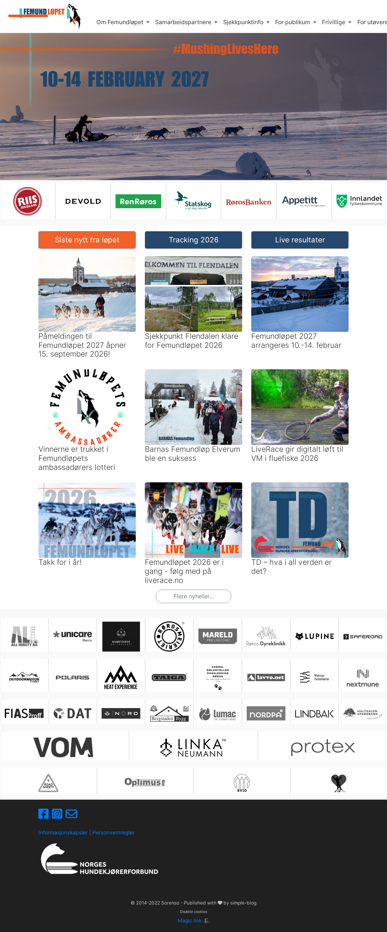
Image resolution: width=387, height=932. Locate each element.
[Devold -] (83, 201)
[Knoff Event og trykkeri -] (121, 636)
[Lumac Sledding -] (217, 713)
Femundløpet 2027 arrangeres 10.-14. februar (296, 341)
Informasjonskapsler (63, 832)
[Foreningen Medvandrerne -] (338, 783)
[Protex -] (322, 747)
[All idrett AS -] (24, 636)
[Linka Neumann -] (193, 748)
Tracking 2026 (194, 239)
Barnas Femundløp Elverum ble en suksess (192, 454)
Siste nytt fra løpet (87, 239)
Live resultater (300, 239)
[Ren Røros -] (138, 201)
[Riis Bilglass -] (27, 201)
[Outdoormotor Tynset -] (24, 677)
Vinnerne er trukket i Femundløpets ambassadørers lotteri (76, 458)
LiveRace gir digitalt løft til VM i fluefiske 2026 (297, 454)
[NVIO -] (241, 783)
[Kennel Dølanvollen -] (217, 677)
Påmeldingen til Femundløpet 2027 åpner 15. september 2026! (82, 345)
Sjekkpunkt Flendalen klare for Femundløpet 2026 (191, 341)
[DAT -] (72, 713)
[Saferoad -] (362, 636)
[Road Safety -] (48, 783)
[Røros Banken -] (249, 201)
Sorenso (170, 903)
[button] (123, 22)
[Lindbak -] (314, 713)
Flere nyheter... (194, 596)
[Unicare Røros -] (72, 636)
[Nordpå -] (266, 713)
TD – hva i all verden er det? (291, 567)
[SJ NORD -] (121, 713)
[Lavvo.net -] (266, 677)
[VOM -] (64, 747)
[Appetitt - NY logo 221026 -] (304, 201)
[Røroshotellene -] (314, 677)
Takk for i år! (60, 562)
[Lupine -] (314, 636)
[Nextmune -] (362, 677)
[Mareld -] (217, 636)
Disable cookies (193, 911)
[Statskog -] (193, 201)
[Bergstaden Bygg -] (169, 713)
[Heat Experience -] (121, 677)
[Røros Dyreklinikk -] (266, 636)
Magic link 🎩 (194, 920)
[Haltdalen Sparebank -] (362, 713)
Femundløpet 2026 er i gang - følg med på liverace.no (184, 571)
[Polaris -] (72, 677)
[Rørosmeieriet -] (169, 636)
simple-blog (243, 903)
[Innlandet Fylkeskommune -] (359, 201)
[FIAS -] (24, 713)
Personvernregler (114, 832)
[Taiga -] (169, 677)
